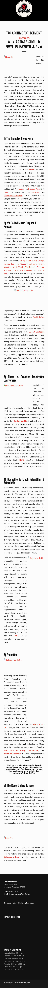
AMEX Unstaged (36, 332)
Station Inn (9, 264)
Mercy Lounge (38, 260)
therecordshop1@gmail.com (19, 894)
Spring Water (25, 260)
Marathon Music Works (14, 267)
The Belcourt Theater (34, 267)
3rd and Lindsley (11, 270)
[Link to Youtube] (39, 985)
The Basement (26, 270)
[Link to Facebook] (32, 985)
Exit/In (41, 264)
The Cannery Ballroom (26, 264)
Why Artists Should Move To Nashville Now (24, 44)
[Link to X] (36, 985)
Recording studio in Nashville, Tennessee (19, 903)
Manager (21, 189)
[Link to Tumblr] (42, 985)
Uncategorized (24, 38)
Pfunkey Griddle (20, 421)
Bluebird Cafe (38, 317)
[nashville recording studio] (24, 10)
